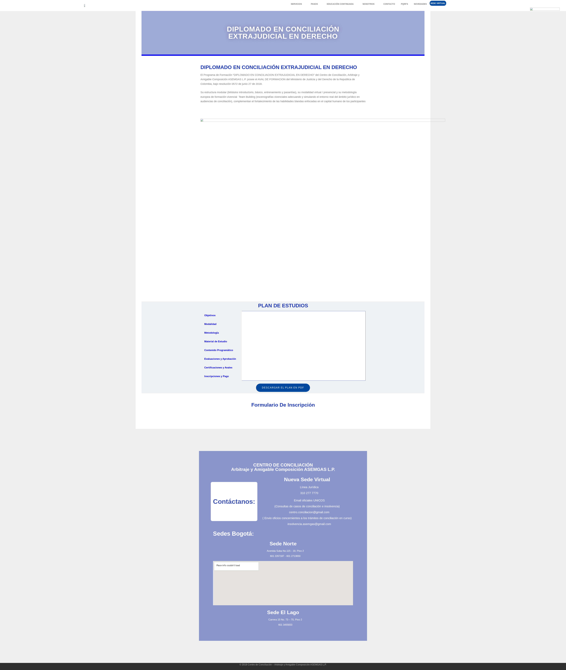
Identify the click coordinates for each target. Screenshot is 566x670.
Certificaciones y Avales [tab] (218, 367)
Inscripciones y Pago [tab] (216, 376)
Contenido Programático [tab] (218, 350)
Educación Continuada (340, 4)
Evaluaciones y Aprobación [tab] (220, 358)
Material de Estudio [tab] (215, 341)
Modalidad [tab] (210, 324)
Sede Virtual (437, 3)
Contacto (389, 4)
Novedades (420, 4)
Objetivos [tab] (209, 315)
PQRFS (404, 4)
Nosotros (368, 4)
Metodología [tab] (211, 332)
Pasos (314, 4)
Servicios (296, 4)
